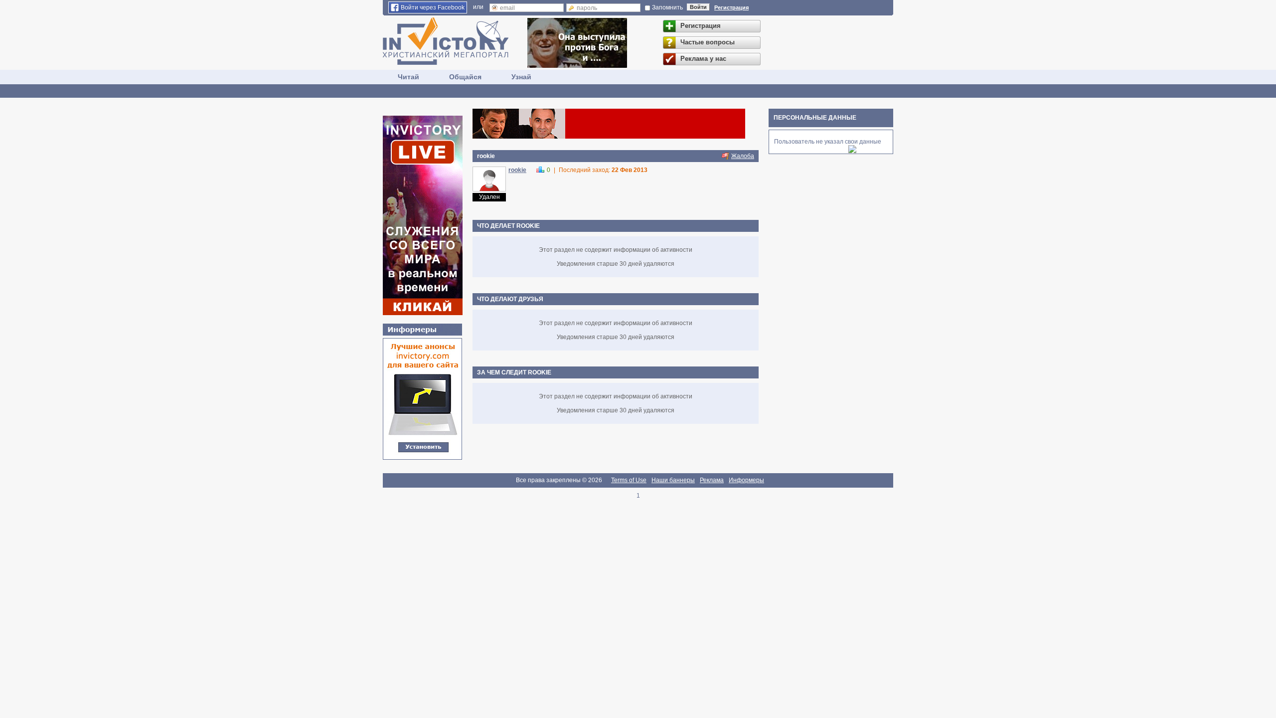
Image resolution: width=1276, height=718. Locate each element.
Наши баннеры (673, 480)
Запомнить (667, 7)
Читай (408, 77)
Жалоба (742, 156)
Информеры (746, 480)
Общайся (465, 77)
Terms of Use (628, 480)
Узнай (521, 77)
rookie (517, 170)
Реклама (712, 480)
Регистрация (731, 7)
